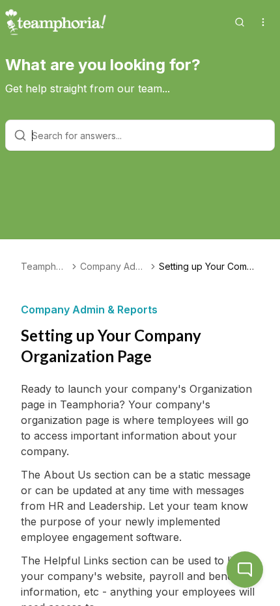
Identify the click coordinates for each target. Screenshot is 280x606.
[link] (209, 266)
